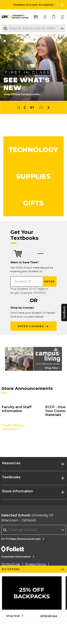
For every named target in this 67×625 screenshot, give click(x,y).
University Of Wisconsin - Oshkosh (27, 517)
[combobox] (33, 530)
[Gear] (33, 203)
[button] (33, 4)
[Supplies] (33, 176)
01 (32, 107)
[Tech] (33, 149)
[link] (54, 17)
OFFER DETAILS (48, 616)
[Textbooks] (35, 17)
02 (41, 107)
